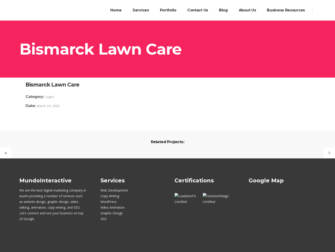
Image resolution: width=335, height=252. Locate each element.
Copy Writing (109, 196)
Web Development (114, 190)
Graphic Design (111, 213)
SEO (103, 219)
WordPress (108, 202)
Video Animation (112, 207)
